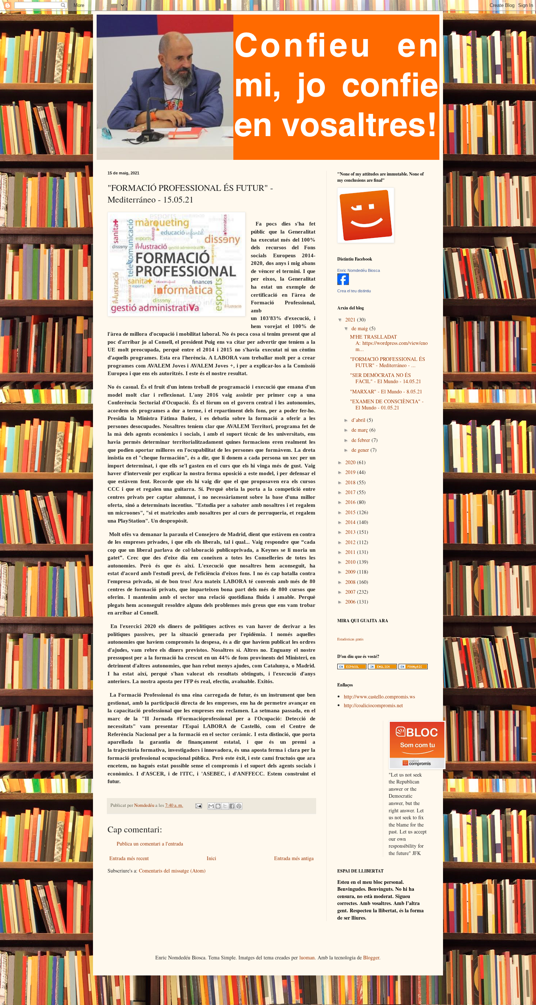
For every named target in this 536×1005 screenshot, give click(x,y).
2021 (351, 319)
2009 (351, 571)
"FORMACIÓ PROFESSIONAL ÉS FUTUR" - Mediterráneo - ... (387, 362)
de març (360, 429)
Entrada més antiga (294, 858)
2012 (351, 542)
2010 (351, 561)
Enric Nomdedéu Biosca (358, 270)
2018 (351, 482)
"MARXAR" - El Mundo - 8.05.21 (386, 391)
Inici (211, 858)
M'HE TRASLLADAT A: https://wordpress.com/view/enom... (389, 343)
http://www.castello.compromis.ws (379, 696)
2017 (351, 492)
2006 (351, 601)
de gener (360, 449)
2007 (351, 591)
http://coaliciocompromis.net (373, 705)
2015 (351, 512)
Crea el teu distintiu (354, 291)
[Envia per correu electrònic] (211, 806)
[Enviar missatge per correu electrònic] (198, 805)
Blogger (371, 957)
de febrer (361, 439)
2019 (351, 472)
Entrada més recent (129, 858)
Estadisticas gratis (350, 639)
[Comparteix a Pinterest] (238, 806)
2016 (351, 501)
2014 (351, 522)
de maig (360, 328)
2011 (351, 551)
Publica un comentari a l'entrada (150, 843)
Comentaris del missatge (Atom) (172, 870)
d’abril (359, 419)
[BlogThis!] (218, 806)
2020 (351, 462)
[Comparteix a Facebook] (232, 806)
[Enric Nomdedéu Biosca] (343, 283)
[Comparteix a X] (225, 806)
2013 (351, 531)
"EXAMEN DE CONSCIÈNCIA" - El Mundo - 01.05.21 (387, 404)
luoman (307, 957)
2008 (351, 581)
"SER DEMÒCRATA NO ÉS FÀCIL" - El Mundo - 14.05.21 (385, 378)
